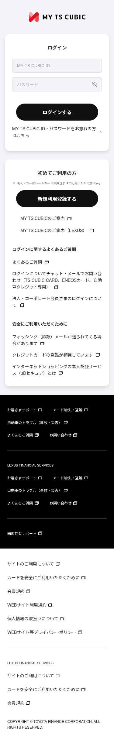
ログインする (57, 112)
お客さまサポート (21, 409)
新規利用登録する (57, 198)
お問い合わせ (60, 434)
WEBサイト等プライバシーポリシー (41, 632)
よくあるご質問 (27, 262)
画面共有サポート (21, 533)
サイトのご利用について (30, 564)
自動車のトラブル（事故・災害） (34, 422)
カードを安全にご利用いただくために (43, 577)
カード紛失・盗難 (67, 409)
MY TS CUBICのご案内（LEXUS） (53, 230)
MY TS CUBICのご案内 (42, 218)
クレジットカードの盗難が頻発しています (52, 355)
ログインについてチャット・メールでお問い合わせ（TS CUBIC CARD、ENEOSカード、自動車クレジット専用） (57, 280)
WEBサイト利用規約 (27, 605)
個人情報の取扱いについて (32, 618)
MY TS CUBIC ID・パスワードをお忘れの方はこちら (54, 131)
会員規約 (15, 591)
